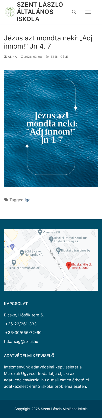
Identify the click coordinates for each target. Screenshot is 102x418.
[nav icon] (88, 12)
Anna (12, 56)
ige (27, 199)
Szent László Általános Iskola (40, 12)
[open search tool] (74, 12)
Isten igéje (58, 56)
